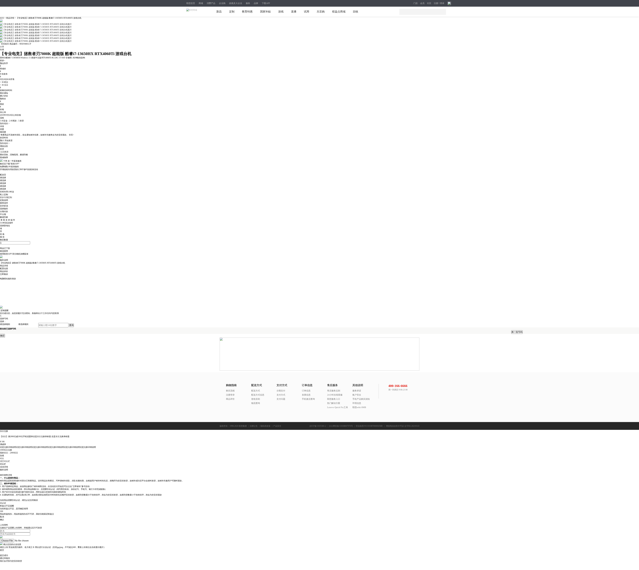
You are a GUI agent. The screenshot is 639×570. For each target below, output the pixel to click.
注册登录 (230, 395)
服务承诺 (356, 391)
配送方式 (255, 391)
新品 (219, 11)
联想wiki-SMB (359, 407)
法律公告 (254, 426)
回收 (355, 11)
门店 (415, 3)
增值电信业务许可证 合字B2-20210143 (402, 426)
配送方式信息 (257, 395)
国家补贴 (265, 11)
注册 (436, 3)
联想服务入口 (333, 399)
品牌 (256, 3)
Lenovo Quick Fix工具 (337, 407)
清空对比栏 (5, 461)
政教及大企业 (235, 3)
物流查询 (255, 403)
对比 (2, 458)
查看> (71, 135)
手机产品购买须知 (361, 399)
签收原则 (255, 399)
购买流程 (230, 391)
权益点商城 (338, 11)
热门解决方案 (333, 403)
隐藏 (2, 455)
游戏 (281, 11)
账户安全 (356, 395)
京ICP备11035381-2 (317, 426)
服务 (248, 3)
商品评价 (230, 399)
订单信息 (306, 391)
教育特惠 (247, 11)
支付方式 (281, 395)
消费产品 (211, 3)
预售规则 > (5, 123)
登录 (442, 3)
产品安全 (277, 426)
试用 (306, 11)
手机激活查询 (308, 399)
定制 (231, 11)
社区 (429, 3)
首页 (2, 18)
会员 (422, 3)
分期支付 (281, 391)
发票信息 (306, 395)
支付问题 (281, 399)
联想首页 (190, 3)
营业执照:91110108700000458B (369, 426)
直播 (293, 11)
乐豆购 (321, 11)
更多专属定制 (6, 197)
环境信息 (356, 403)
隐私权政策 (265, 426)
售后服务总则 (333, 391)
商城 (201, 3)
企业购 (222, 3)
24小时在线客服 (334, 395)
